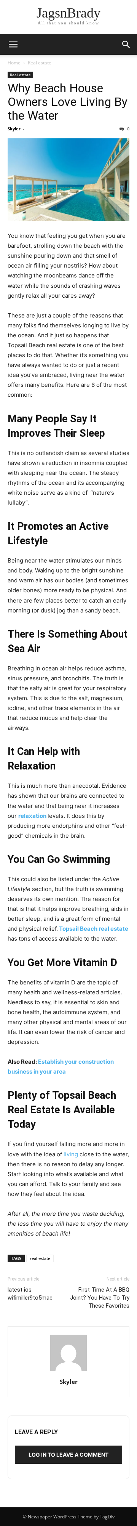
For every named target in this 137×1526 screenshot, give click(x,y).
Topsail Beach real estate (93, 928)
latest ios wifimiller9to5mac (30, 1293)
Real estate (39, 62)
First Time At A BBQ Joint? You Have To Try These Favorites (99, 1297)
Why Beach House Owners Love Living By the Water (67, 102)
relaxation (32, 815)
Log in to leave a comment (68, 1454)
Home (14, 62)
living (71, 1154)
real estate (40, 1258)
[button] (13, 44)
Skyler (14, 128)
